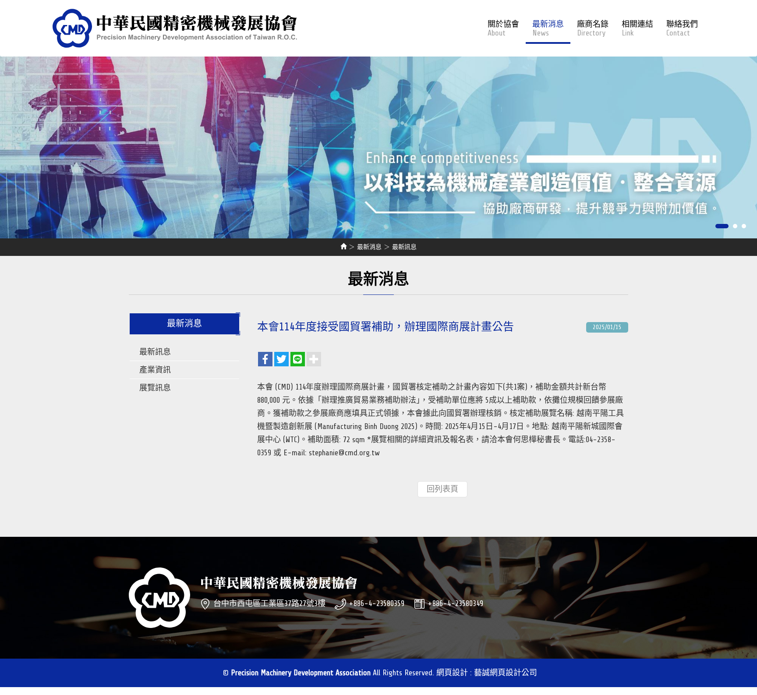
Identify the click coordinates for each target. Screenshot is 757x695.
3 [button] (744, 226)
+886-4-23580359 (376, 603)
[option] (378, 143)
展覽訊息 (155, 387)
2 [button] (735, 226)
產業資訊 (155, 369)
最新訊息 (155, 352)
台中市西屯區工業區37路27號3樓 (269, 603)
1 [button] (722, 226)
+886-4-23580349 (455, 603)
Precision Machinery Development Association (175, 28)
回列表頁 (442, 489)
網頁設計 (452, 672)
